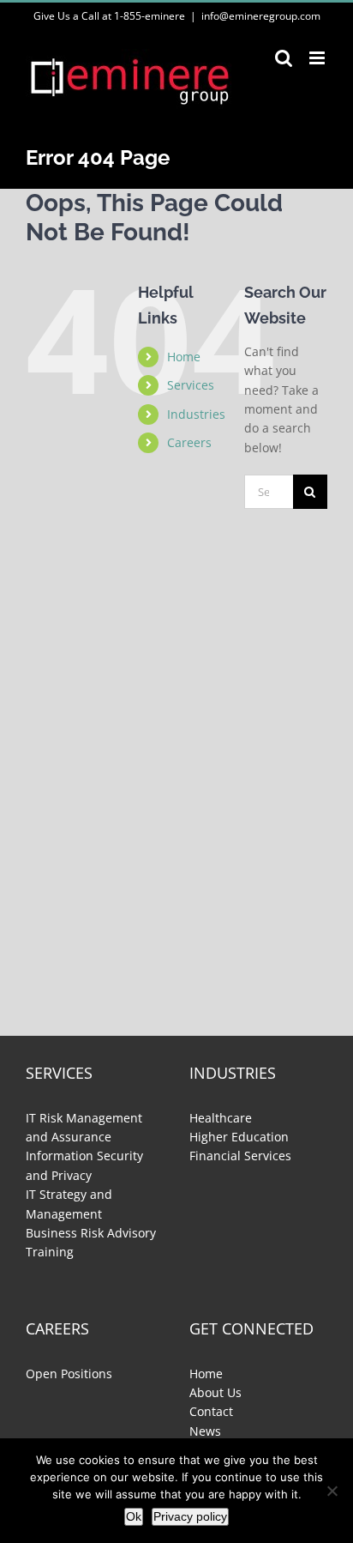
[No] (331, 1490)
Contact (211, 1411)
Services (190, 385)
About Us (215, 1392)
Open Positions (69, 1373)
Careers (189, 442)
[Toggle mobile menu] (318, 58)
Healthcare (220, 1118)
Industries (196, 414)
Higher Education (239, 1137)
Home (183, 356)
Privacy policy (190, 1516)
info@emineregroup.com (260, 16)
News (205, 1431)
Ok (133, 1516)
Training (50, 1251)
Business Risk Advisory (91, 1233)
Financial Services (240, 1155)
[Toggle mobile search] (283, 58)
